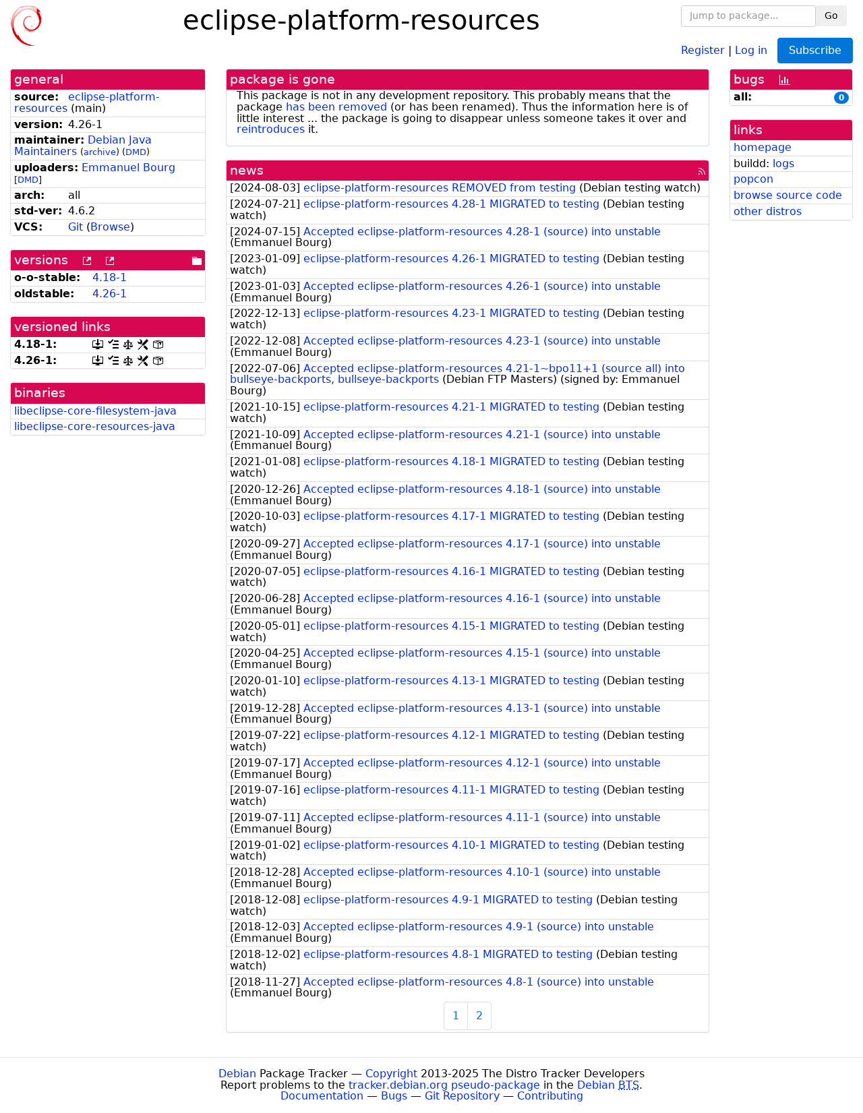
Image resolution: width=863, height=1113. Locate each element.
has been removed (336, 106)
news (247, 170)
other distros (768, 211)
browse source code (788, 195)
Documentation (321, 1095)
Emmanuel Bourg (128, 167)
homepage (763, 147)
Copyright (391, 1073)
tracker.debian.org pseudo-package (444, 1085)
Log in (751, 49)
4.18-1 (109, 277)
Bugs (394, 1095)
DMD (135, 152)
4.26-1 (109, 293)
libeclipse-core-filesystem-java (95, 410)
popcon (753, 179)
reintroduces (271, 129)
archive (100, 152)
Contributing (550, 1095)
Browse (110, 226)
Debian (237, 1073)
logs (783, 163)
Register (703, 49)
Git (75, 226)
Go (831, 15)
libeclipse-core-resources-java (94, 426)
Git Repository (462, 1095)
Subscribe (815, 50)
